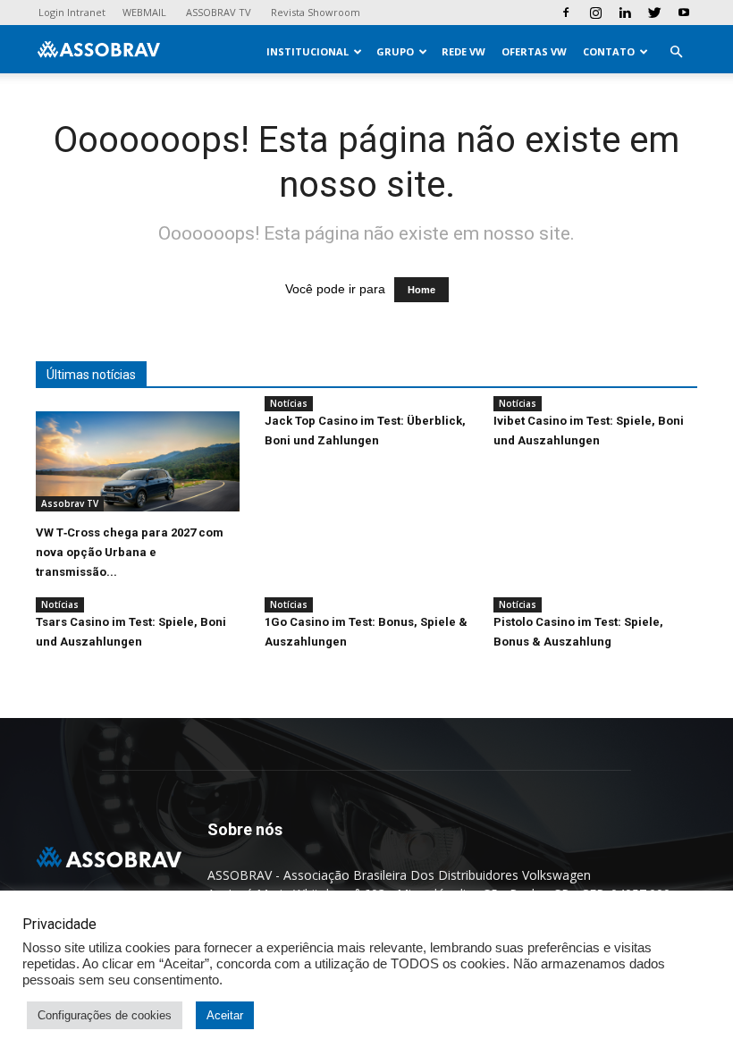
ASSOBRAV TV (218, 12)
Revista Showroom (315, 12)
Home (421, 289)
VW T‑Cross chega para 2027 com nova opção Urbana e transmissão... (129, 552)
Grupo (395, 51)
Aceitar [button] (224, 1015)
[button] (675, 52)
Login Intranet (71, 12)
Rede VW (463, 51)
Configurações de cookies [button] (105, 1015)
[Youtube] (683, 12)
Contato (609, 51)
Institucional (307, 51)
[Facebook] (565, 12)
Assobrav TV (69, 503)
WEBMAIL (144, 12)
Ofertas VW (534, 51)
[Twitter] (654, 12)
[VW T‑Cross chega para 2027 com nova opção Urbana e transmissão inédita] (138, 461)
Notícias (289, 403)
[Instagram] (595, 12)
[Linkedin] (624, 12)
